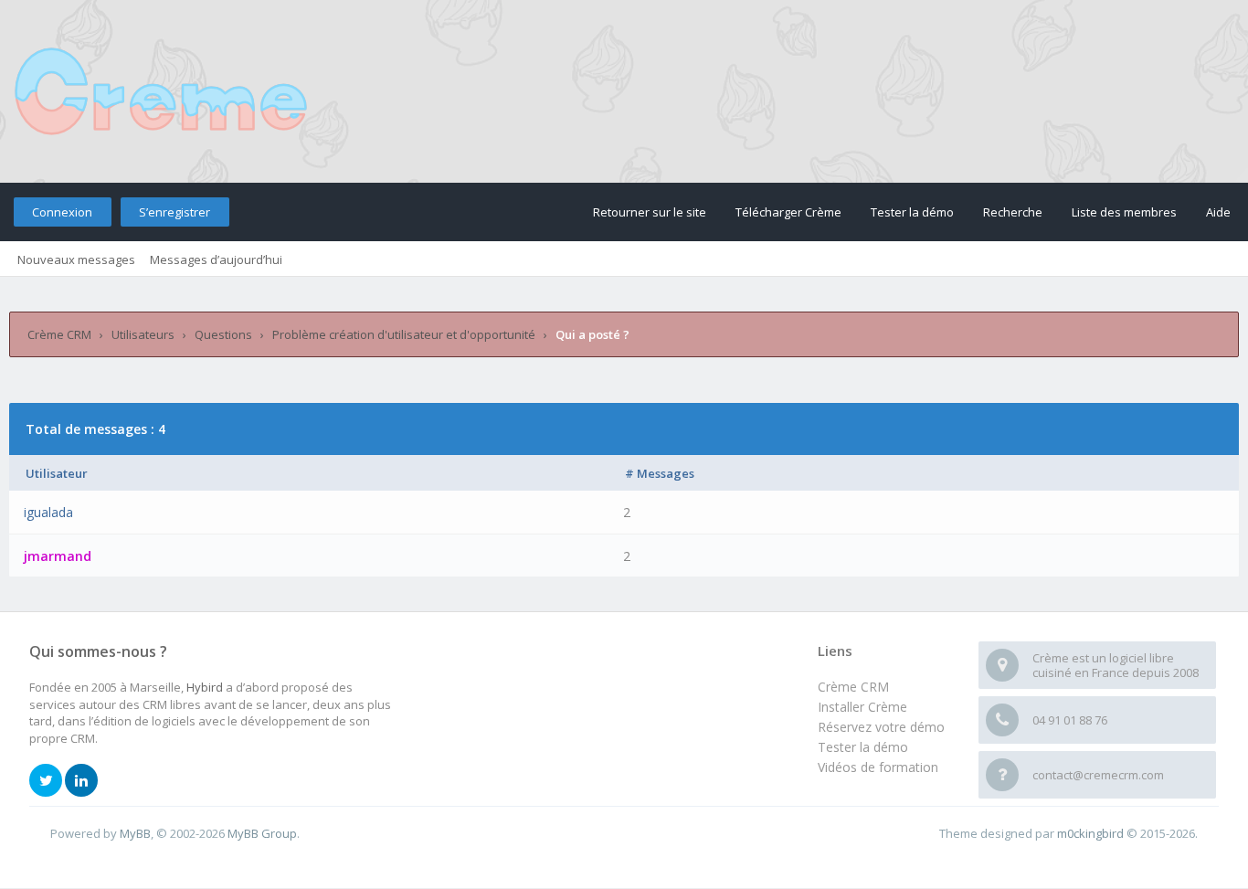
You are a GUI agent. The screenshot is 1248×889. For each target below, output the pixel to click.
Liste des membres (1124, 212)
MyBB (135, 833)
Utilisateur (57, 473)
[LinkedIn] (81, 781)
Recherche (1012, 212)
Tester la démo (912, 212)
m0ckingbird (1090, 833)
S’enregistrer (174, 212)
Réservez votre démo (881, 727)
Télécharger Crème (788, 212)
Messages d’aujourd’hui (216, 259)
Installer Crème (862, 706)
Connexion (62, 212)
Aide (1218, 212)
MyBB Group (262, 833)
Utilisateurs (143, 334)
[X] (45, 781)
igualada (48, 512)
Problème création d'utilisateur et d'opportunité (403, 334)
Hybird (204, 687)
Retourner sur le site (649, 212)
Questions (223, 334)
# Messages (659, 473)
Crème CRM (59, 334)
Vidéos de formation (878, 767)
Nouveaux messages (76, 259)
